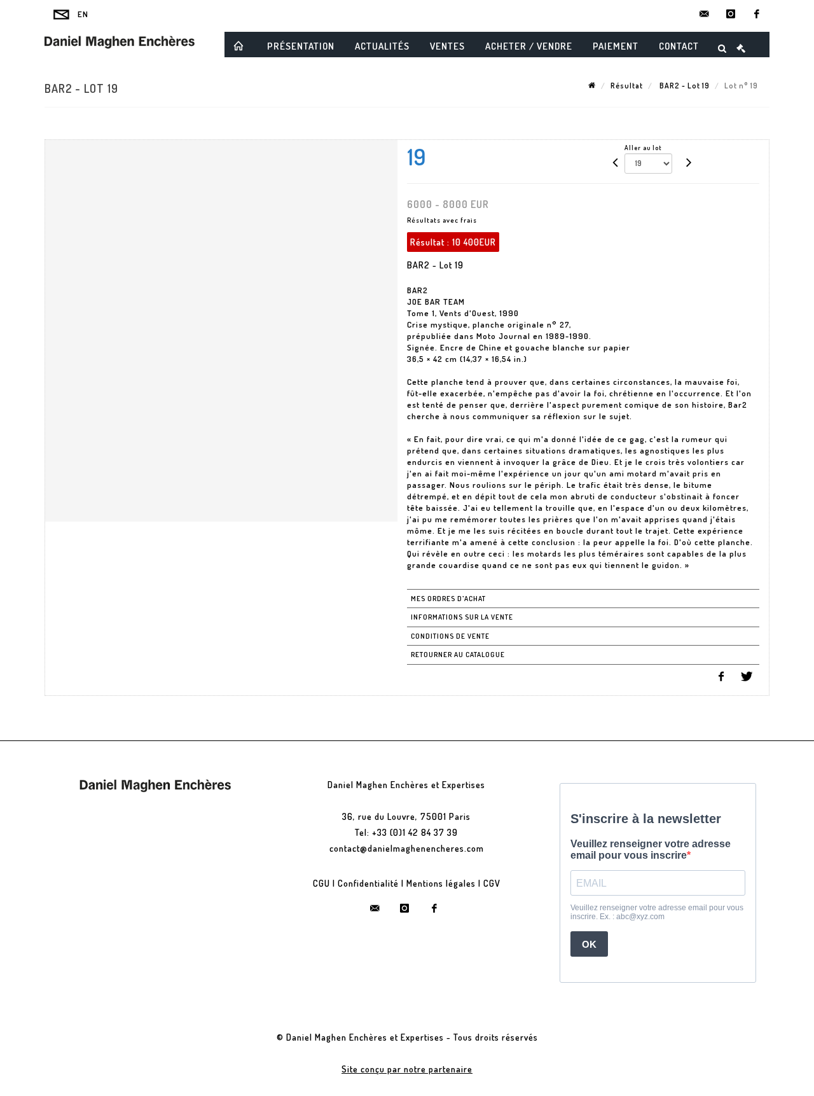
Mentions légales (441, 883)
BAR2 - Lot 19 (684, 85)
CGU (321, 883)
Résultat (626, 85)
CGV (491, 883)
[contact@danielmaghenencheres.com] (704, 14)
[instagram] (730, 14)
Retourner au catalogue (458, 654)
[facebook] (756, 14)
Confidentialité (368, 883)
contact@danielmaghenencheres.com (406, 848)
